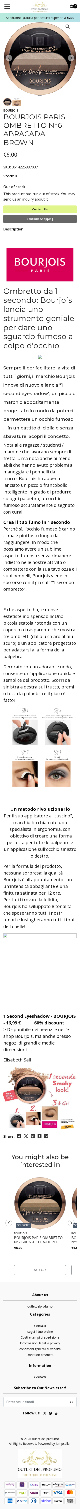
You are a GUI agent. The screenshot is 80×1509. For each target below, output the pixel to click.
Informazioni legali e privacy (40, 1343)
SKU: (7, 167)
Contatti (40, 1326)
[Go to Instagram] (56, 1414)
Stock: (8, 176)
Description (13, 229)
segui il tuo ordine (40, 1331)
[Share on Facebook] (19, 1136)
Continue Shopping (40, 219)
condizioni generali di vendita (40, 1349)
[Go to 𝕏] (44, 1414)
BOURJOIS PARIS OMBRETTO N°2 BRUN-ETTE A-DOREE (38, 1240)
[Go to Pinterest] (50, 1414)
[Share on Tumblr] (40, 1136)
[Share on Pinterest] (33, 1136)
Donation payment (40, 1355)
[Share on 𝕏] (26, 1136)
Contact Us (40, 209)
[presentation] (9, 58)
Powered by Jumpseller (54, 1443)
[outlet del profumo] (40, 6)
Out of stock (14, 186)
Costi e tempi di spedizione (40, 1337)
